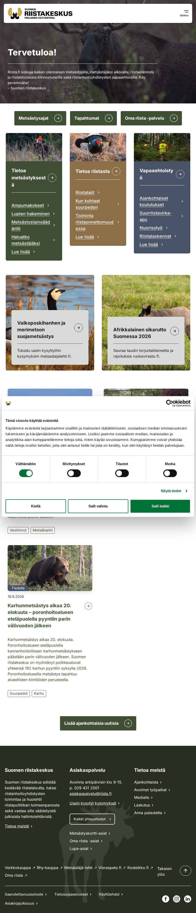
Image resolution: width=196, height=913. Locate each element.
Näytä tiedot (171, 491)
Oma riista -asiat (84, 840)
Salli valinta (98, 506)
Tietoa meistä (17, 826)
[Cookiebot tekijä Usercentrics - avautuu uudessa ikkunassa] (170, 403)
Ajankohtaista (146, 782)
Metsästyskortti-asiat (88, 833)
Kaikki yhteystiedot (90, 819)
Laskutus (142, 805)
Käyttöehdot (109, 894)
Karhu (39, 693)
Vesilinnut (18, 530)
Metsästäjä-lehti (78, 867)
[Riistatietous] (116, 171)
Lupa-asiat (79, 848)
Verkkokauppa (18, 867)
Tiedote (18, 588)
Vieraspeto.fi (109, 867)
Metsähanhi (43, 530)
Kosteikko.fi (138, 867)
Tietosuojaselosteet (71, 894)
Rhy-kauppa (47, 867)
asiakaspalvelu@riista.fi (91, 793)
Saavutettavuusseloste (24, 894)
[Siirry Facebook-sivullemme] (165, 898)
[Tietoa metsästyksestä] (52, 177)
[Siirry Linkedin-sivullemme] (187, 898)
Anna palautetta (148, 812)
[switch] (74, 473)
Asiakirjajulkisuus (19, 903)
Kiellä (35, 506)
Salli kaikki (160, 506)
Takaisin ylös (164, 871)
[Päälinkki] (180, 174)
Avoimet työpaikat (150, 789)
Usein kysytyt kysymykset (93, 803)
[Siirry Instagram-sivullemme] (176, 898)
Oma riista (14, 875)
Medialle (141, 797)
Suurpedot (19, 693)
